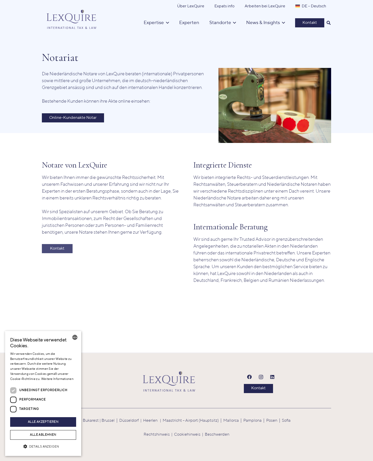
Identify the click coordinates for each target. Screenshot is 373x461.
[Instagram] (261, 377)
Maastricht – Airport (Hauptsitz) (191, 421)
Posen (271, 421)
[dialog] (43, 393)
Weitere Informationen (57, 379)
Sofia (286, 421)
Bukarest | (92, 421)
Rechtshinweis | (159, 435)
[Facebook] (249, 377)
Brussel (108, 421)
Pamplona (252, 421)
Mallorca (231, 421)
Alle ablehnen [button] (43, 434)
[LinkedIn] (272, 377)
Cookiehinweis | (189, 435)
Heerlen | (153, 421)
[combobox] (74, 337)
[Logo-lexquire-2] (169, 381)
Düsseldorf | (131, 421)
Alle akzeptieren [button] (43, 421)
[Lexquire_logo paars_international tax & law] (72, 18)
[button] (328, 22)
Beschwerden (217, 435)
